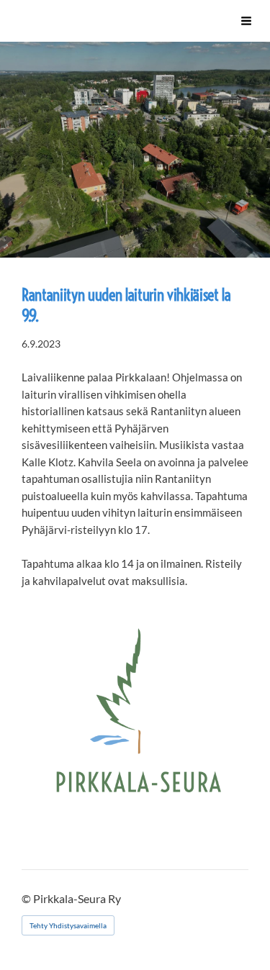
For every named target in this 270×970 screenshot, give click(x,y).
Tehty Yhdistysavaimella (68, 925)
